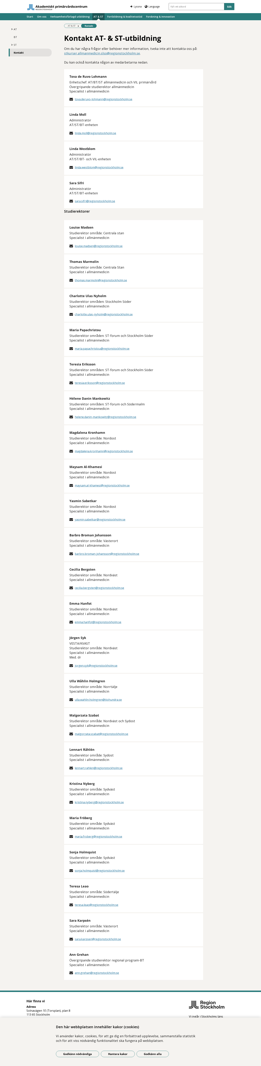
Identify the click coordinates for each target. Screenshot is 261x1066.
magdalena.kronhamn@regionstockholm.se (104, 451)
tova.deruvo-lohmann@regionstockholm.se (103, 99)
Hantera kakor (117, 1054)
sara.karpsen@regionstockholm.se (98, 939)
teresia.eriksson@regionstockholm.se (100, 383)
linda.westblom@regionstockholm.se (99, 167)
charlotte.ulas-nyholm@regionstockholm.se (104, 314)
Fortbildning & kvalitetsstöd (124, 16)
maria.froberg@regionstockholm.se (98, 836)
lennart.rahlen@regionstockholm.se (99, 768)
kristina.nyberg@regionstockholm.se (99, 802)
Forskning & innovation (160, 16)
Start (30, 16)
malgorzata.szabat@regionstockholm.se (101, 734)
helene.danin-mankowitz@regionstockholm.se (105, 417)
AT (15, 29)
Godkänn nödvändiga (77, 1054)
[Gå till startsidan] (57, 7)
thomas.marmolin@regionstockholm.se (101, 280)
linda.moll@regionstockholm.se (95, 133)
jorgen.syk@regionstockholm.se (96, 666)
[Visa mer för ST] (11, 45)
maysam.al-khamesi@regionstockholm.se (102, 485)
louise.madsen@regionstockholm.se (99, 246)
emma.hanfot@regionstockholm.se (98, 622)
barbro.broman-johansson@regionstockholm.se (107, 554)
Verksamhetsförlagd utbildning (70, 16)
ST (15, 45)
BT (15, 37)
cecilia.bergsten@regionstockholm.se (99, 588)
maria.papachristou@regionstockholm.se (102, 349)
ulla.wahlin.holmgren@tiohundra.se (98, 700)
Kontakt (19, 52)
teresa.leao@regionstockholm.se (96, 905)
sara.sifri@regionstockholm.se (95, 201)
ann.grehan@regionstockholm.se (97, 973)
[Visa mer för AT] (11, 29)
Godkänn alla (153, 1054)
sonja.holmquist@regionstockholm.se (100, 871)
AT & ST (98, 16)
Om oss (41, 16)
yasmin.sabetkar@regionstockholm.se (100, 519)
